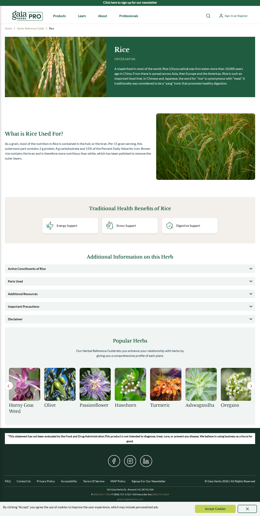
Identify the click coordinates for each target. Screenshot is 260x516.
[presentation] (247, 509)
